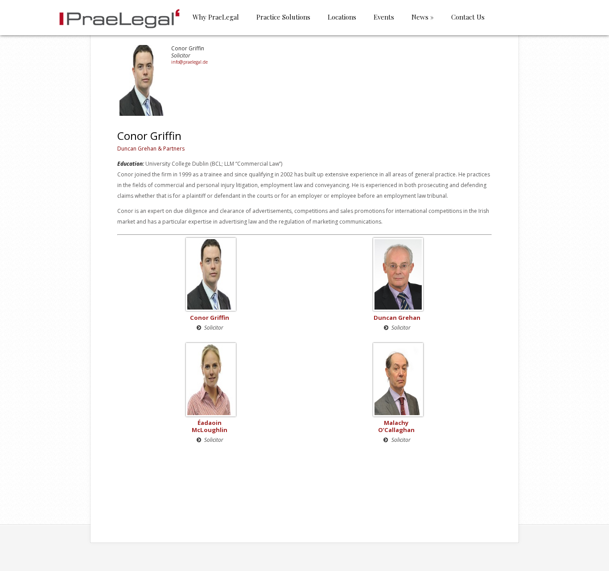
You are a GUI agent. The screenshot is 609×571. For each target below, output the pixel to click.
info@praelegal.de (189, 62)
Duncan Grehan (397, 318)
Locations (342, 17)
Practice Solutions (283, 17)
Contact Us (468, 17)
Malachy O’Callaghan (396, 426)
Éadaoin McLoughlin (209, 426)
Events (384, 17)
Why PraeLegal (216, 17)
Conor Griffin (209, 318)
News (422, 17)
